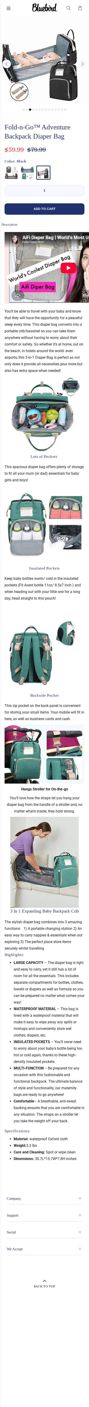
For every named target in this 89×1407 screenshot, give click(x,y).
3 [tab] (30, 109)
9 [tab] (49, 109)
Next (82, 64)
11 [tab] (56, 109)
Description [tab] (10, 224)
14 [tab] (65, 109)
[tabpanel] (44, 60)
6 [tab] (40, 109)
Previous (6, 64)
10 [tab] (52, 109)
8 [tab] (46, 109)
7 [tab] (43, 109)
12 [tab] (59, 109)
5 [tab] (36, 109)
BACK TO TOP (44, 1286)
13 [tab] (62, 109)
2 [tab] (27, 109)
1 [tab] (24, 109)
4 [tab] (33, 109)
